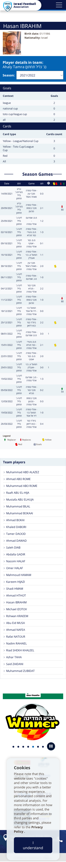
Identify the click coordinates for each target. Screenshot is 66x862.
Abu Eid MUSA (15, 623)
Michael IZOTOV (16, 609)
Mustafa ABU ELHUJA (20, 499)
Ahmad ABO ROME (18, 479)
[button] (59, 5)
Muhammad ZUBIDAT (20, 671)
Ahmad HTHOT (16, 595)
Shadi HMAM (14, 589)
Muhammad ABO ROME (21, 486)
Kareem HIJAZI (15, 582)
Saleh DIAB (13, 547)
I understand (33, 845)
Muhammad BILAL (18, 506)
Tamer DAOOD (16, 534)
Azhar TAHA (14, 657)
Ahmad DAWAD (16, 541)
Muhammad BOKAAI (19, 513)
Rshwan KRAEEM (17, 616)
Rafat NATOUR (15, 637)
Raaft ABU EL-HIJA (17, 493)
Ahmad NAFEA (15, 630)
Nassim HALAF (15, 561)
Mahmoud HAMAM (18, 575)
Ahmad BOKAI (15, 520)
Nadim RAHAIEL (16, 643)
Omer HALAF (14, 568)
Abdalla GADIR (15, 554)
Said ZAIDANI (14, 664)
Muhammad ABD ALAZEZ (22, 472)
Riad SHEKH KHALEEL (20, 650)
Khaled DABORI (16, 527)
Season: (9, 75)
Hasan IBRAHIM (16, 602)
